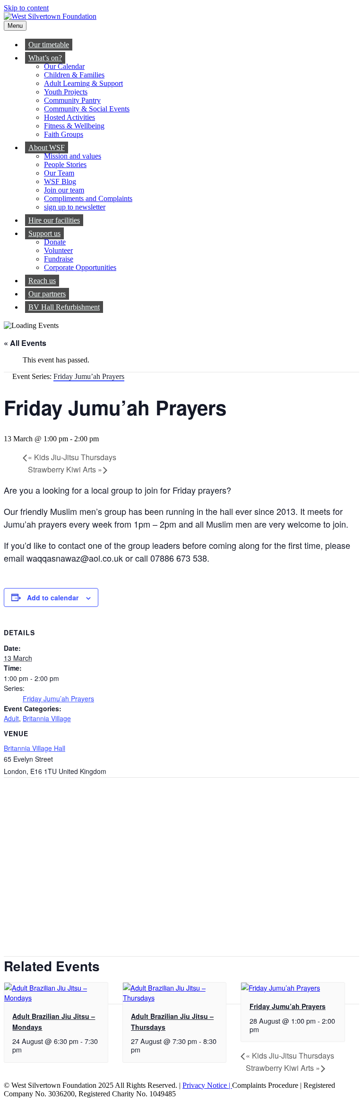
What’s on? (45, 58)
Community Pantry (72, 100)
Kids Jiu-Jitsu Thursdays (72, 457)
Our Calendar (64, 66)
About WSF (46, 147)
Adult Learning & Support (83, 83)
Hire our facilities (54, 220)
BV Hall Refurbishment (64, 307)
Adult (11, 718)
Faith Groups (63, 134)
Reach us (42, 281)
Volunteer (58, 250)
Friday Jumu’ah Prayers (58, 698)
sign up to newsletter (74, 207)
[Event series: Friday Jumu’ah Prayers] (264, 1029)
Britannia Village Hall (34, 748)
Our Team (59, 173)
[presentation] (56, 997)
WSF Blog (60, 181)
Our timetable (48, 45)
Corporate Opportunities (80, 267)
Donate (55, 242)
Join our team (64, 190)
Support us (44, 233)
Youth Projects (65, 92)
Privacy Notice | (207, 1085)
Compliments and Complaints (88, 198)
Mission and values (72, 156)
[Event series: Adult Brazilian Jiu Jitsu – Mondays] (27, 1049)
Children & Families (74, 75)
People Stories (65, 164)
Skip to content (26, 8)
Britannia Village (47, 718)
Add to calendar (52, 597)
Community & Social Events (87, 109)
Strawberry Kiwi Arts (65, 469)
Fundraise (58, 259)
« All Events (25, 342)
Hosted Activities (69, 117)
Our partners (47, 294)
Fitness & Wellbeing (74, 126)
